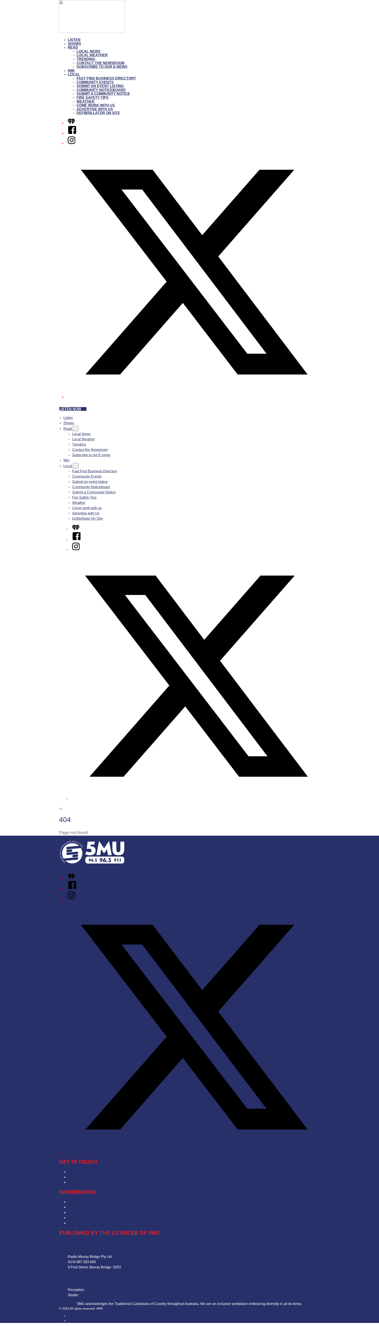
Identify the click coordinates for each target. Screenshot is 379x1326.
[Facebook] (72, 133)
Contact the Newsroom (100, 63)
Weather (86, 101)
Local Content (78, 1223)
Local (74, 74)
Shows (74, 44)
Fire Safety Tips (93, 97)
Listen (74, 40)
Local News (88, 51)
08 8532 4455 (96, 1290)
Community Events (95, 82)
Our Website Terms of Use (88, 1218)
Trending (86, 59)
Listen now (70, 409)
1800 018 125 (90, 1295)
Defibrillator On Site (98, 113)
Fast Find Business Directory (106, 78)
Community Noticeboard (101, 90)
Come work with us (96, 105)
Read (73, 47)
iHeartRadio (76, 1320)
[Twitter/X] (194, 397)
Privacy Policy (79, 1202)
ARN (71, 1316)
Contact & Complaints (85, 1172)
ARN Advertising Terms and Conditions (98, 1212)
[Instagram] (71, 143)
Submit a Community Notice (103, 94)
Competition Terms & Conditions (93, 1207)
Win (71, 71)
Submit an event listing (100, 86)
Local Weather (92, 55)
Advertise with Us (95, 109)
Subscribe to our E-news (102, 67)
